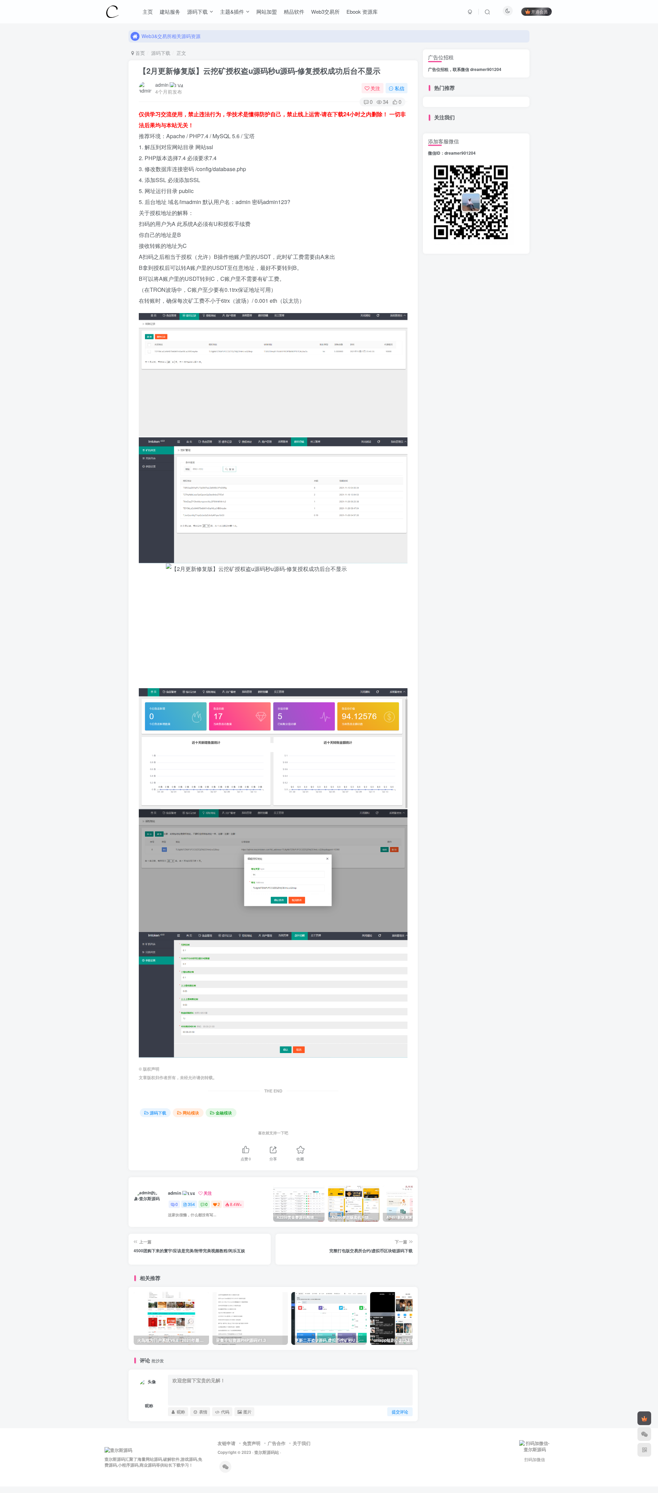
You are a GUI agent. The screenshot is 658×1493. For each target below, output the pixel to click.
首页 (139, 52)
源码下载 (197, 11)
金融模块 (224, 1112)
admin (162, 84)
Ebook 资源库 (362, 11)
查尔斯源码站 (266, 1452)
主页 (148, 11)
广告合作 (276, 1443)
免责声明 (251, 1443)
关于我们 (301, 1443)
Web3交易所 (325, 11)
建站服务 (170, 11)
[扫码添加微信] (644, 1434)
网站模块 (191, 1112)
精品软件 (294, 11)
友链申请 (226, 1443)
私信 (399, 88)
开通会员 (539, 11)
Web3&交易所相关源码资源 (171, 36)
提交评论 (400, 1411)
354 (191, 1204)
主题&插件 (232, 11)
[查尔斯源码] (112, 10)
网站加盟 (266, 11)
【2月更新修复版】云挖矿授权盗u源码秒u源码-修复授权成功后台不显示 (259, 70)
